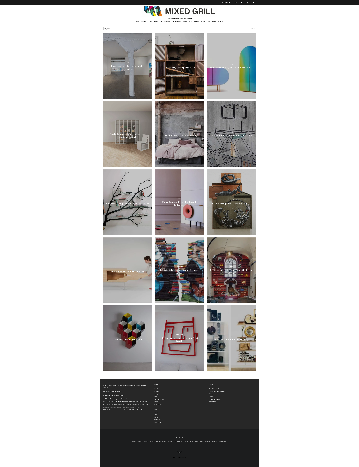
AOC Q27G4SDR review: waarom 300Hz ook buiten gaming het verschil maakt (125, 404)
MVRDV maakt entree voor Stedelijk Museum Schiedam (231, 271)
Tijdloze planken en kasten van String (179, 135)
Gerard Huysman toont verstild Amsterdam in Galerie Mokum (121, 407)
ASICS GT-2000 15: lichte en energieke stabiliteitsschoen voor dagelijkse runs (125, 401)
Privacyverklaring (214, 399)
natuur (156, 417)
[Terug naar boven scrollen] (179, 450)
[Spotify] (247, 2)
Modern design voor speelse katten (179, 67)
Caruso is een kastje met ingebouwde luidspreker (179, 203)
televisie (157, 419)
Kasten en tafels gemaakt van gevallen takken (127, 203)
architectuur (176, 21)
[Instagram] (236, 2)
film (190, 21)
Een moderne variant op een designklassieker (231, 135)
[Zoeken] (253, 2)
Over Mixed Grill (214, 389)
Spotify (119, 391)
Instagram (113, 391)
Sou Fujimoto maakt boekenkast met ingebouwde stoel (127, 135)
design (150, 21)
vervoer (220, 21)
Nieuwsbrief (212, 401)
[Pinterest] (242, 2)
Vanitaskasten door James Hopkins (231, 339)
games (203, 21)
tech (208, 21)
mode (185, 21)
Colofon (211, 394)
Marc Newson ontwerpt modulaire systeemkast (127, 67)
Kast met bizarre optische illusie (127, 339)
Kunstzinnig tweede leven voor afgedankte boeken (179, 271)
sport (214, 21)
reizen (156, 21)
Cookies (211, 396)
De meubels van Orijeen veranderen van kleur (231, 67)
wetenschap (158, 422)
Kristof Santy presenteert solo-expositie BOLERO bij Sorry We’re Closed (123, 410)
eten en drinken (165, 21)
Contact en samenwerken (217, 391)
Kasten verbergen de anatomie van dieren (231, 203)
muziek (143, 21)
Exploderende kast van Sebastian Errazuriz (127, 271)
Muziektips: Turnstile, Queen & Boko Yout (115, 399)
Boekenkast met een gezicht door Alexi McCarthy (179, 339)
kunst (137, 21)
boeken (196, 21)
